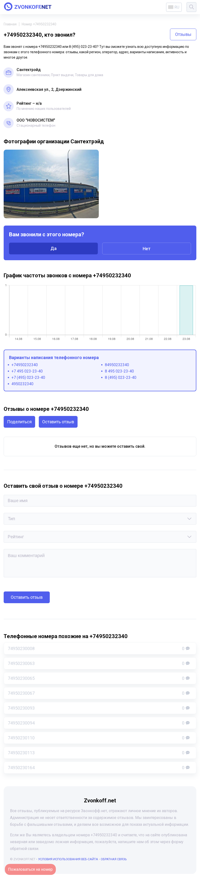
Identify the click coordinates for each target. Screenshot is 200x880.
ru (176, 7)
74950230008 (96, 648)
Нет (146, 248)
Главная (10, 24)
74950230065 (96, 678)
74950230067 (96, 693)
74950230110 (96, 737)
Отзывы (183, 34)
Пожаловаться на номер (30, 869)
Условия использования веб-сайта (68, 859)
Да (53, 248)
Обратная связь (114, 859)
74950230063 (96, 663)
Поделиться (19, 421)
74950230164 (96, 767)
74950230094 (96, 722)
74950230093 (96, 708)
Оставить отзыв (58, 421)
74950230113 (96, 752)
